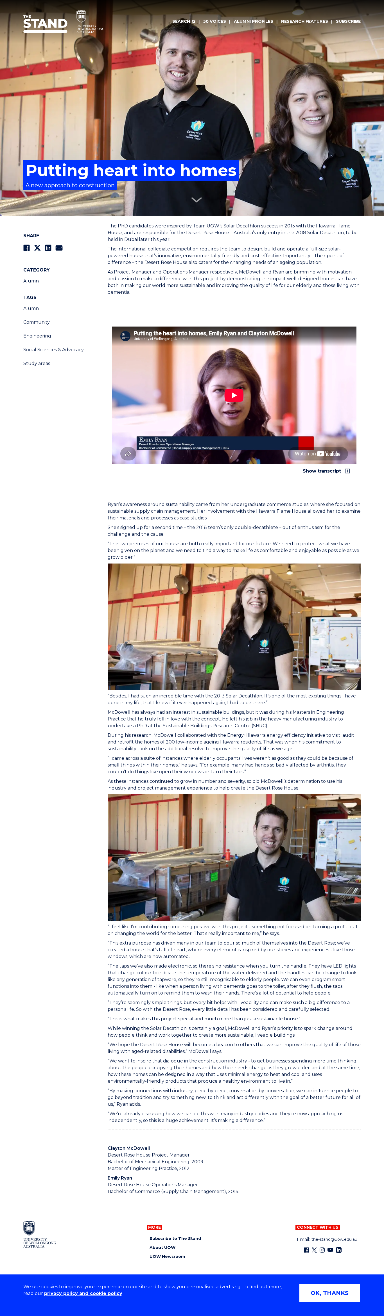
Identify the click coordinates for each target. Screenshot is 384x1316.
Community (36, 322)
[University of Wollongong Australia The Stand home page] (63, 21)
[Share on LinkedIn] (48, 247)
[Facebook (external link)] (306, 1250)
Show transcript (322, 471)
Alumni (31, 281)
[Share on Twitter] (37, 247)
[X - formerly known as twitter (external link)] (314, 1250)
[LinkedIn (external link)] (339, 1250)
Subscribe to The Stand (175, 1238)
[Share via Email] (59, 247)
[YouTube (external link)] (330, 1250)
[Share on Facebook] (26, 247)
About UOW (162, 1247)
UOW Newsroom (167, 1256)
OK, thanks (330, 1293)
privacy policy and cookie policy (83, 1293)
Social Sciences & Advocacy (53, 349)
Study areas (36, 363)
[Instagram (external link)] (322, 1250)
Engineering (37, 336)
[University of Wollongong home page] (39, 1234)
